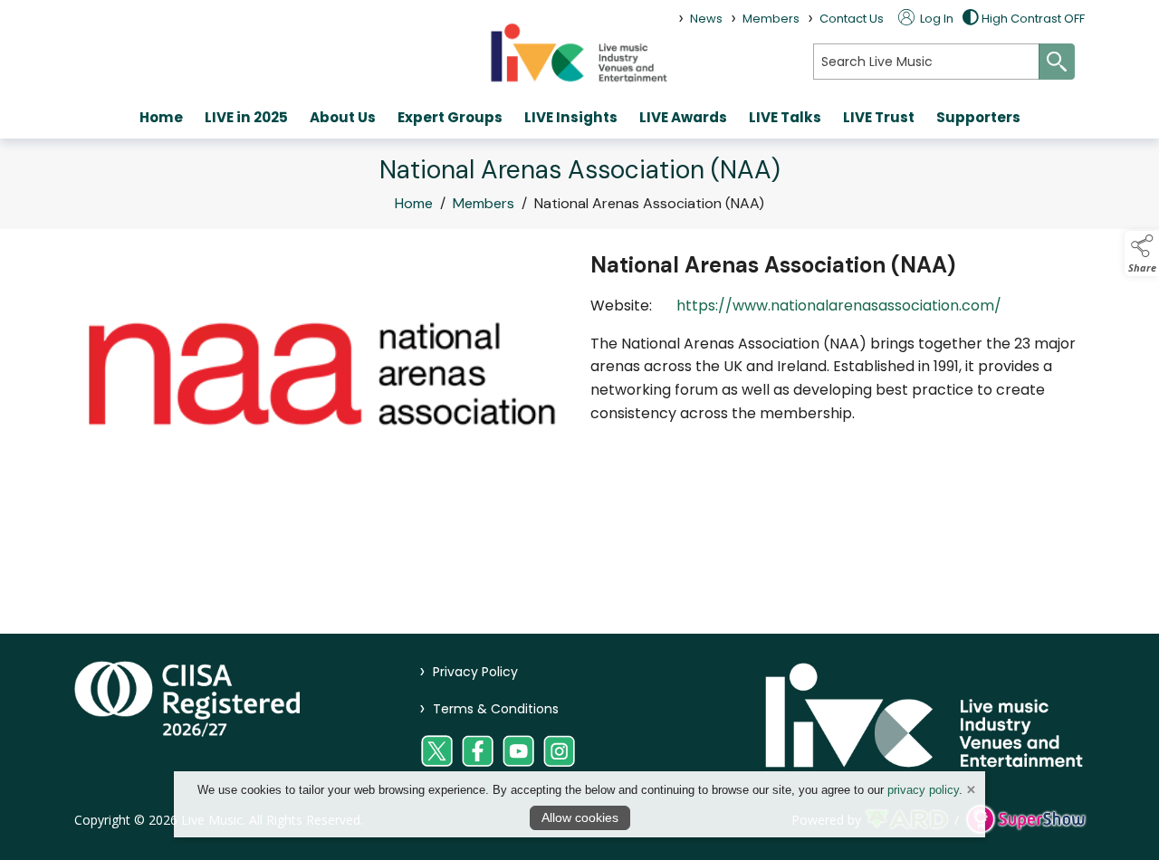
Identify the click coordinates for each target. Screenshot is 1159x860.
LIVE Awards (683, 117)
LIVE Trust (879, 117)
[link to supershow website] (1025, 819)
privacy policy (923, 790)
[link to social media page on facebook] (477, 751)
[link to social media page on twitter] (437, 751)
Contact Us (851, 18)
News (706, 18)
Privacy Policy (468, 672)
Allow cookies (579, 817)
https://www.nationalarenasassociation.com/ (838, 305)
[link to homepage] (579, 52)
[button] (1142, 253)
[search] (926, 61)
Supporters (978, 117)
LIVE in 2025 (246, 117)
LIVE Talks (785, 117)
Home (161, 117)
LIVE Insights (571, 117)
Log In (935, 18)
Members (771, 18)
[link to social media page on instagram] (559, 751)
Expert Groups (450, 117)
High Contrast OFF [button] (1033, 18)
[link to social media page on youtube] (518, 751)
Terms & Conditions (489, 709)
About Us (343, 117)
